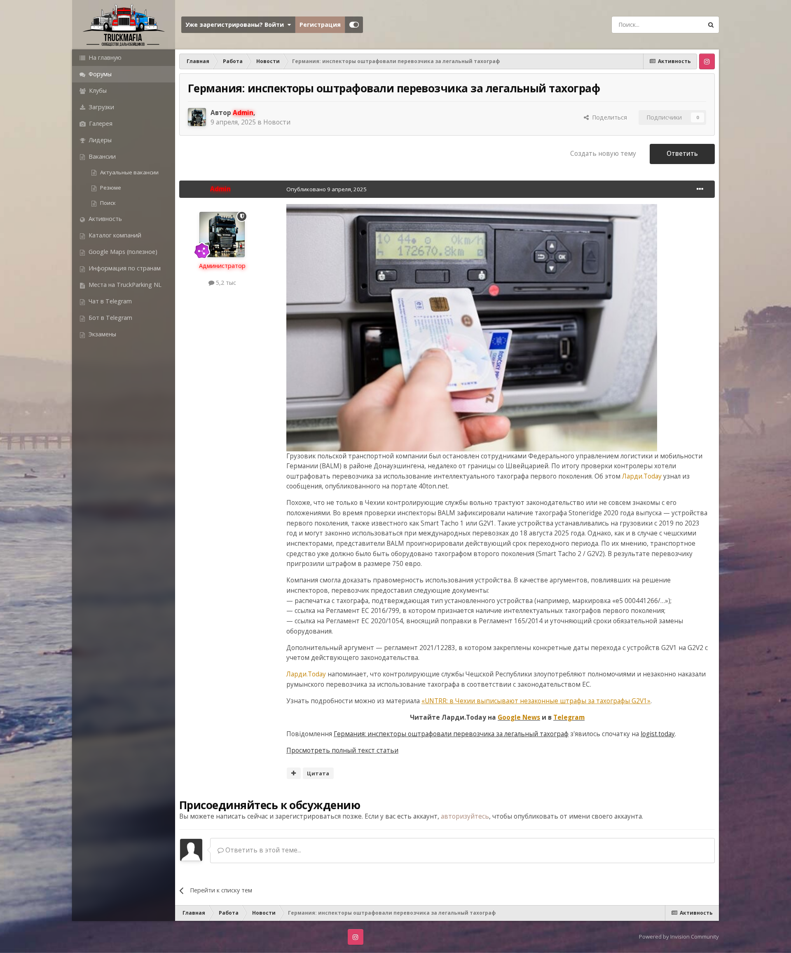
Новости (276, 122)
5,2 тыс (225, 282)
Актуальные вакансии (129, 172)
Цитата (318, 773)
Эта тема (678, 24)
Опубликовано (326, 189)
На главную (104, 57)
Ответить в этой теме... (262, 850)
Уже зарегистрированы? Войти (236, 24)
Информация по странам (124, 268)
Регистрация (320, 24)
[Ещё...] (700, 189)
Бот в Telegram (109, 318)
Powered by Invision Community (679, 936)
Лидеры (99, 140)
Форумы (99, 74)
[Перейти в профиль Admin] (197, 117)
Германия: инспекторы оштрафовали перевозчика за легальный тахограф (451, 734)
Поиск (107, 203)
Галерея (99, 123)
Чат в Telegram (109, 301)
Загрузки (100, 107)
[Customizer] (354, 24)
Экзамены (101, 334)
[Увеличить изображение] (471, 327)
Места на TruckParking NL (124, 285)
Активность (104, 219)
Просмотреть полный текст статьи (342, 750)
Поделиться (608, 117)
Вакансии (101, 156)
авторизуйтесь (465, 816)
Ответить (682, 153)
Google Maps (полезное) (122, 252)
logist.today (658, 734)
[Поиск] (710, 24)
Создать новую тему (603, 153)
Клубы (97, 90)
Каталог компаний (114, 235)
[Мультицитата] (294, 773)
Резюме (110, 187)
